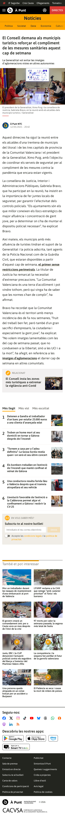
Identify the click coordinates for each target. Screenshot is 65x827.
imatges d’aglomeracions (19, 358)
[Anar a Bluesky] (39, 718)
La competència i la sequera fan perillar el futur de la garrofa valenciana (48, 656)
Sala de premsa (10, 763)
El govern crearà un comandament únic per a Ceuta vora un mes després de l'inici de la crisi (16, 624)
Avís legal (38, 786)
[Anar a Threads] (46, 718)
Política (9, 26)
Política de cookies (43, 792)
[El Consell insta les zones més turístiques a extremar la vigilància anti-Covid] (53, 383)
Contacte (7, 758)
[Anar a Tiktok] (25, 718)
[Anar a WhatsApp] (53, 718)
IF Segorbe (14, 3)
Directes (57, 10)
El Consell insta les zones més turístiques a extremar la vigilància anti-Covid (23, 382)
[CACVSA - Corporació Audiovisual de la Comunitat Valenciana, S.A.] (25, 810)
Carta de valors (9, 780)
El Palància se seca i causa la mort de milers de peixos (48, 689)
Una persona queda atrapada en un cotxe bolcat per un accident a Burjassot (14, 692)
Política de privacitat (12, 792)
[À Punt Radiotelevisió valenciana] (19, 802)
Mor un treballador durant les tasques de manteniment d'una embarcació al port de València (16, 592)
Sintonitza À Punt (42, 763)
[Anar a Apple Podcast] (4, 724)
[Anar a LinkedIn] (11, 724)
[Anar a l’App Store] (36, 738)
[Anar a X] (11, 718)
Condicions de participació (15, 786)
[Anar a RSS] (18, 724)
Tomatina (57, 3)
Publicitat (38, 758)
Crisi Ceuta (28, 3)
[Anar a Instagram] (18, 718)
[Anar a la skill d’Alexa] (53, 738)
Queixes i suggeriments (45, 769)
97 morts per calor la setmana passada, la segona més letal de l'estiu (48, 623)
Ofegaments (43, 3)
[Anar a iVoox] (60, 718)
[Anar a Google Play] (13, 738)
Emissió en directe (11, 769)
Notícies (32, 18)
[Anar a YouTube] (32, 718)
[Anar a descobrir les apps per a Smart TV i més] (16, 747)
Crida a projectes (42, 775)
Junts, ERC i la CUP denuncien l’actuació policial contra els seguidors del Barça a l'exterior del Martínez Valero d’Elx (16, 658)
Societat (21, 26)
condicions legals (33, 536)
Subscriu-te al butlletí (13, 775)
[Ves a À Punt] (16, 10)
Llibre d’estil (40, 780)
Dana (33, 26)
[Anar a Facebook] (4, 718)
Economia (46, 26)
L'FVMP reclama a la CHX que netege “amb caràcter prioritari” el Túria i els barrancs (47, 592)
